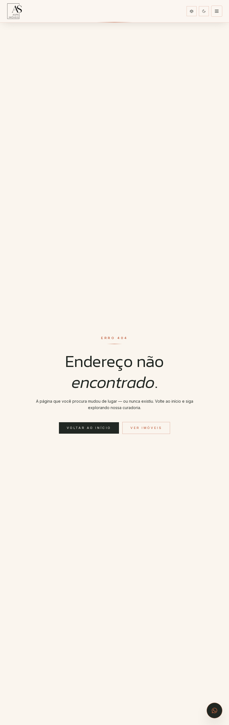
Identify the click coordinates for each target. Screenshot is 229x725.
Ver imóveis (146, 428)
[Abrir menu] (216, 11)
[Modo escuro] (204, 11)
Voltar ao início (89, 428)
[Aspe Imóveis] (14, 11)
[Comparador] (192, 11)
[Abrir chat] (214, 710)
